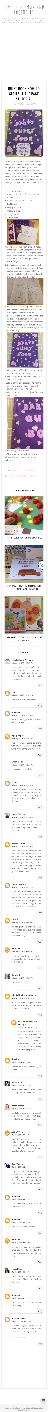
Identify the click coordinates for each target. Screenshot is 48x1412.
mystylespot (17, 735)
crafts (14, 476)
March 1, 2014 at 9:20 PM (20, 1222)
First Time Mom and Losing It (24, 9)
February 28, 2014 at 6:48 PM (22, 952)
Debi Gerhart (17, 1105)
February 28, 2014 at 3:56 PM (22, 817)
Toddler (23, 476)
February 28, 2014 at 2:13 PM (22, 738)
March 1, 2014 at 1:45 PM (20, 1135)
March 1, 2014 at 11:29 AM (21, 1085)
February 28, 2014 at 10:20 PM (22, 998)
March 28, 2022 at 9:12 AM (21, 1321)
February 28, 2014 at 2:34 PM (22, 765)
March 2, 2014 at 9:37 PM (20, 1298)
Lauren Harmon (18, 884)
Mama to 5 (16, 1082)
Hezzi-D (15, 1059)
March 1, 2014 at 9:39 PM (20, 1243)
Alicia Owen (17, 1132)
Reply (40, 685)
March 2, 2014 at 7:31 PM (20, 1272)
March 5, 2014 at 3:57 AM (27, 1027)
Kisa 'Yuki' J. (17, 1164)
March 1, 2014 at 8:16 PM (20, 1199)
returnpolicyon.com (19, 1337)
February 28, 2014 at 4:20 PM (22, 846)
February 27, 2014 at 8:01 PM (22, 663)
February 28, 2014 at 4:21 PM (22, 887)
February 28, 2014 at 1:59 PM (22, 715)
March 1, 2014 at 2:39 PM (20, 1167)
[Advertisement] (24, 50)
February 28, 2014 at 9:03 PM (22, 978)
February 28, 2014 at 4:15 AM (22, 695)
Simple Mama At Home (22, 660)
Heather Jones (18, 843)
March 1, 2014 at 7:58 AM (20, 1062)
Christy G (15, 975)
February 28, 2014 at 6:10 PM (22, 923)
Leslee (14, 919)
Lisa (13, 692)
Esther (14, 782)
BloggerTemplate (24, 1410)
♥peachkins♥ (17, 1269)
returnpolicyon (18, 1318)
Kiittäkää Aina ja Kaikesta (24, 995)
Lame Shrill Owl (18, 814)
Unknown (15, 712)
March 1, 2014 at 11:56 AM (21, 1109)
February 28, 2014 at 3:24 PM (22, 785)
